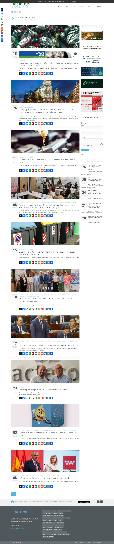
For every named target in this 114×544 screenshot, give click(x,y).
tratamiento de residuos (28, 342)
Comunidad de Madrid (34, 59)
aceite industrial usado (34, 156)
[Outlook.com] (1, 34)
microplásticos (55, 518)
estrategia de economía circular (46, 105)
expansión (44, 385)
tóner (67, 430)
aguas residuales (47, 511)
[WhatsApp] (1, 19)
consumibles (54, 430)
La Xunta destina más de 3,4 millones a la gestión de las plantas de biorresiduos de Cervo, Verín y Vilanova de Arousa (94, 206)
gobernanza (64, 105)
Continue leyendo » (31, 120)
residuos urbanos (72, 248)
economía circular (43, 475)
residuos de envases (69, 59)
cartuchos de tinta (38, 430)
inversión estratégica (51, 341)
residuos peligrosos (66, 156)
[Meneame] (1, 28)
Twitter (15, 12)
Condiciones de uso (97, 542)
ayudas (31, 248)
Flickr (17, 12)
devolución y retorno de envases (46, 59)
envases (61, 513)
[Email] (1, 37)
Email (82, 125)
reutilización (55, 532)
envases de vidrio (46, 202)
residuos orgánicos (58, 527)
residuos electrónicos (59, 525)
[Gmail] (1, 31)
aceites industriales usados (35, 294)
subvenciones (22, 249)
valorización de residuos (68, 385)
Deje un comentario (28, 60)
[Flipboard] (1, 22)
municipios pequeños (46, 248)
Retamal (61, 385)
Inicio (16, 19)
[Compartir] (1, 40)
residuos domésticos (55, 248)
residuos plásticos (58, 529)
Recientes (84, 159)
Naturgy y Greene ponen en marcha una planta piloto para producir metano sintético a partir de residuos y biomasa (94, 180)
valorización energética (48, 536)
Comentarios (97, 159)
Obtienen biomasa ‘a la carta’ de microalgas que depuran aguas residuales (95, 217)
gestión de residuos (57, 105)
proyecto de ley (59, 475)
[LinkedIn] (1, 25)
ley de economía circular (71, 341)
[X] (1, 9)
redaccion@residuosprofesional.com (19, 526)
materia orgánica (46, 518)
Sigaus (72, 156)
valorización (22, 157)
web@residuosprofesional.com (17, 528)
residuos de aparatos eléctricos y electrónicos (53, 522)
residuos (63, 430)
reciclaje (63, 59)
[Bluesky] (1, 12)
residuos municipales (64, 248)
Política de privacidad (79, 542)
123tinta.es (32, 430)
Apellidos (83, 137)
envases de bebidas (57, 59)
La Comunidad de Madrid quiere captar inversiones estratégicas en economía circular (48, 345)
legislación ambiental (61, 341)
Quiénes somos (88, 542)
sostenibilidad (63, 532)
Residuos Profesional (25, 59)
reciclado (53, 202)
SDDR (75, 59)
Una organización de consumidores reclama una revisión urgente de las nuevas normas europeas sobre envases (95, 193)
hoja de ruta (69, 105)
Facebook (12, 12)
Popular (90, 159)
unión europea (46, 534)
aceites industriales (44, 156)
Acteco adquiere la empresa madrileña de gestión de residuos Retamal (43, 390)
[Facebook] (1, 15)
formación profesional (62, 294)
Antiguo (14, 494)
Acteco (31, 385)
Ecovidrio (41, 202)
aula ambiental (44, 294)
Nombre (83, 131)
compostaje (67, 511)
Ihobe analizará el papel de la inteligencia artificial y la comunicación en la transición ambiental (94, 167)
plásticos (63, 518)
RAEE (67, 518)
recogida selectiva (53, 520)
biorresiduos (60, 511)
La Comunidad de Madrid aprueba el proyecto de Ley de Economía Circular (44, 478)
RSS (20, 12)
